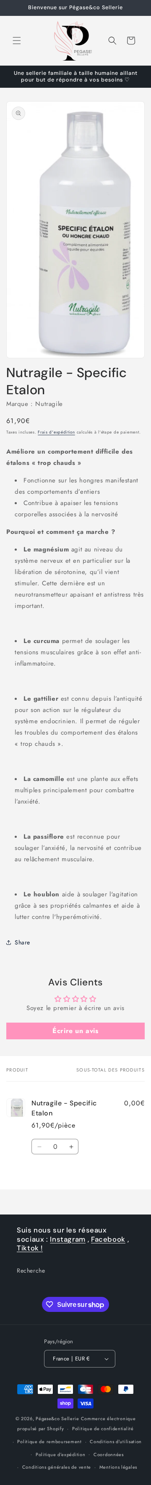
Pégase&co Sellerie (57, 1418)
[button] (17, 40)
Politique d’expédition (60, 1454)
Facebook (108, 1239)
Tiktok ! (30, 1248)
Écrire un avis (75, 1031)
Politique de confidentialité (103, 1428)
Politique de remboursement (49, 1441)
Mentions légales (118, 1467)
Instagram (68, 1239)
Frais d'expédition (56, 432)
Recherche (31, 1270)
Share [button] (22, 942)
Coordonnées (109, 1454)
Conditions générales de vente (56, 1467)
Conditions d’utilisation (116, 1441)
